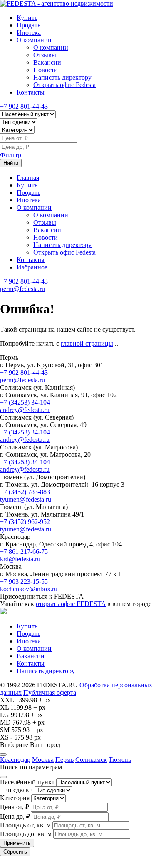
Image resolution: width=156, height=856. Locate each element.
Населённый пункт (27, 782)
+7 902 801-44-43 (24, 106)
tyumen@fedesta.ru (25, 499)
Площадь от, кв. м (25, 825)
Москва (43, 759)
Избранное (32, 267)
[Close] (3, 754)
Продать (28, 25)
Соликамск (91, 759)
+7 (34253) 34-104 (25, 402)
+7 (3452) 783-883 (25, 491)
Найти (10, 163)
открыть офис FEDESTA (71, 603)
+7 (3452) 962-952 (25, 521)
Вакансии (47, 62)
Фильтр (10, 154)
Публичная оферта (49, 692)
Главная (28, 177)
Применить (17, 843)
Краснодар (15, 759)
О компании (34, 40)
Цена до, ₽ (15, 816)
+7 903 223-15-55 (24, 581)
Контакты (31, 92)
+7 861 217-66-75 (24, 551)
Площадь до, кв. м (26, 833)
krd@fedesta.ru (20, 559)
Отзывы (44, 54)
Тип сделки (16, 789)
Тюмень (120, 759)
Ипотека (29, 32)
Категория (15, 797)
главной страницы (87, 343)
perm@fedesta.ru (22, 288)
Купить (27, 17)
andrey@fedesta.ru (25, 409)
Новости (45, 69)
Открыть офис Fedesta (64, 84)
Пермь (64, 759)
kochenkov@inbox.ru (28, 588)
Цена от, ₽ (14, 806)
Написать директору (62, 77)
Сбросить (15, 852)
